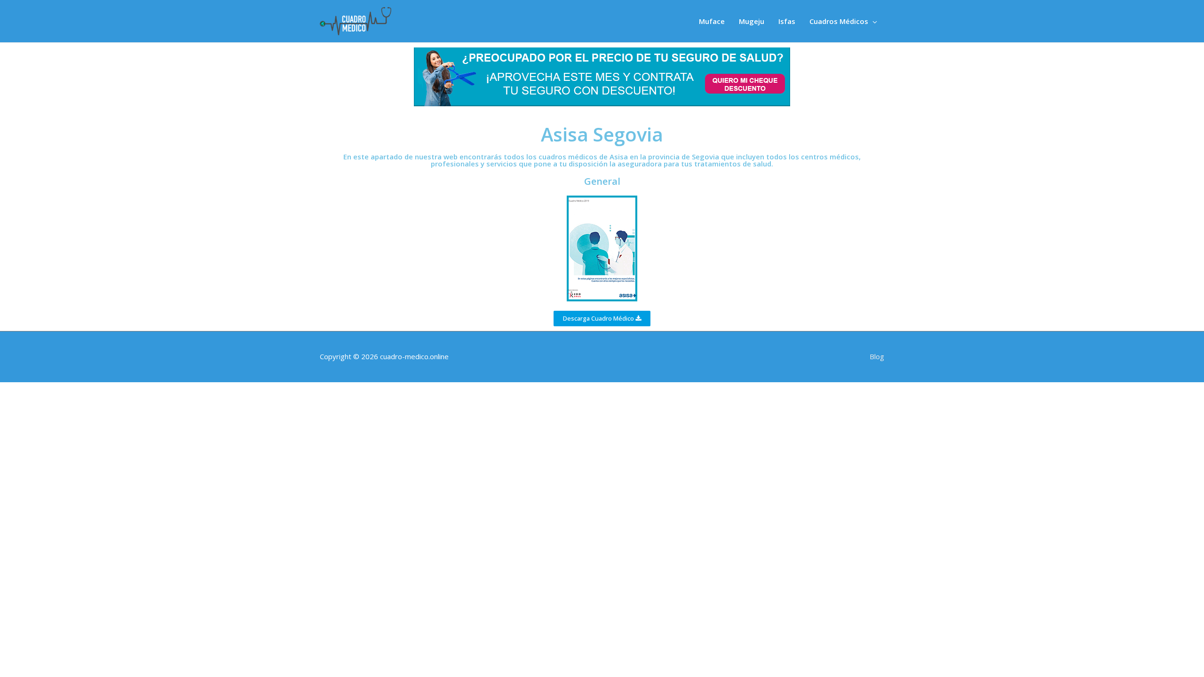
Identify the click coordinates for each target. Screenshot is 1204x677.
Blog (877, 356)
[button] (602, 318)
